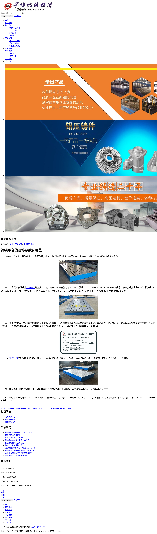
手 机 (3, 492)
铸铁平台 (8, 23)
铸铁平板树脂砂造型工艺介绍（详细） (19, 432)
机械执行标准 (14, 46)
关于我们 (8, 59)
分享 (2, 490)
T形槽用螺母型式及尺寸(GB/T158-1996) (20, 448)
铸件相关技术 (14, 43)
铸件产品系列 (14, 28)
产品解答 (8, 38)
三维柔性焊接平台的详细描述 (16, 456)
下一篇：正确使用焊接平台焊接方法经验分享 (58, 408)
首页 (7, 20)
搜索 (23, 13)
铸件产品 (8, 25)
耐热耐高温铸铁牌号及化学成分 (17, 440)
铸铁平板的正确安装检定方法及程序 (18, 453)
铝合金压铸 (13, 30)
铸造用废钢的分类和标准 (14, 443)
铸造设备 (12, 54)
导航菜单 (17, 16)
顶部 (2, 498)
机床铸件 (12, 33)
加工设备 (12, 56)
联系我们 (8, 61)
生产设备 (8, 51)
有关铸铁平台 (14, 41)
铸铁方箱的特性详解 (13, 435)
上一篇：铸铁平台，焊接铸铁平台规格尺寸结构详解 (21, 408)
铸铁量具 (12, 36)
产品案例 (8, 48)
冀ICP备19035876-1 (39, 527)
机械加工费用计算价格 (13, 445)
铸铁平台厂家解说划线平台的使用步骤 (19, 450)
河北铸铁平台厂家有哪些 (14, 438)
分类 (3, 495)
